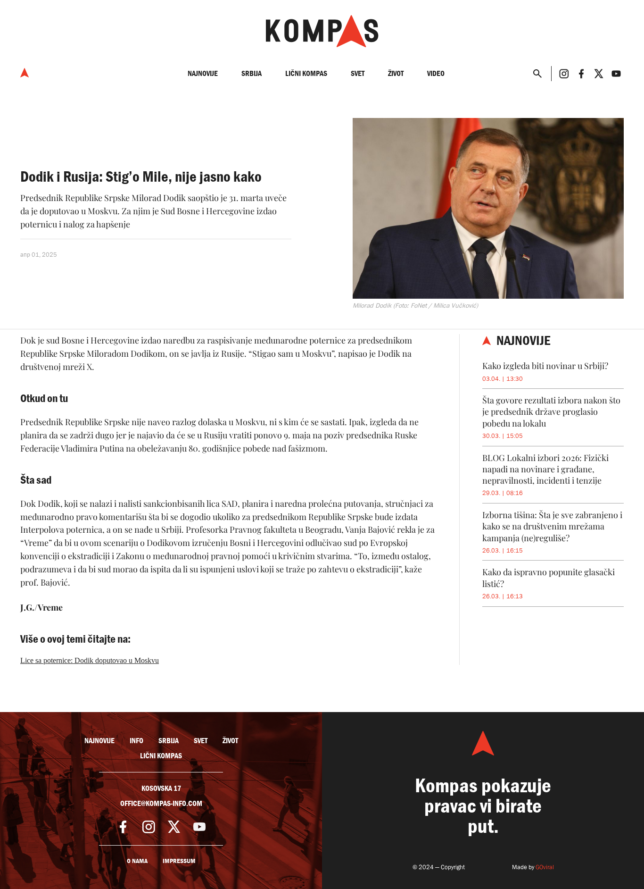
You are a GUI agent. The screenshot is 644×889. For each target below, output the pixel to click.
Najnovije (203, 73)
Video (436, 73)
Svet (357, 73)
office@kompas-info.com (161, 803)
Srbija (251, 73)
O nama (137, 861)
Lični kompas (306, 73)
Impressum (179, 861)
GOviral (545, 867)
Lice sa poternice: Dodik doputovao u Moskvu (89, 660)
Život (396, 73)
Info (136, 741)
